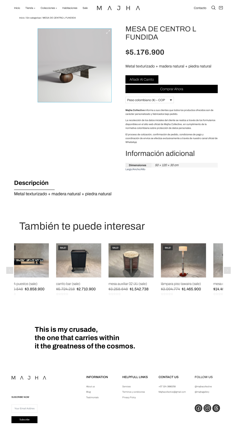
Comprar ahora (171, 89)
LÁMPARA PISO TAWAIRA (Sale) (142, 284)
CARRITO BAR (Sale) (30, 284)
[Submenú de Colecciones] (56, 8)
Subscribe (24, 419)
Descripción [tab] (31, 182)
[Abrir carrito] (221, 8)
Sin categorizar (33, 18)
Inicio (21, 18)
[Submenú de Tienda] (34, 8)
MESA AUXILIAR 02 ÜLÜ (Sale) (89, 284)
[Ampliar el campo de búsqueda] (213, 7)
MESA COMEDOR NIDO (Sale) (194, 284)
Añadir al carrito (142, 79)
